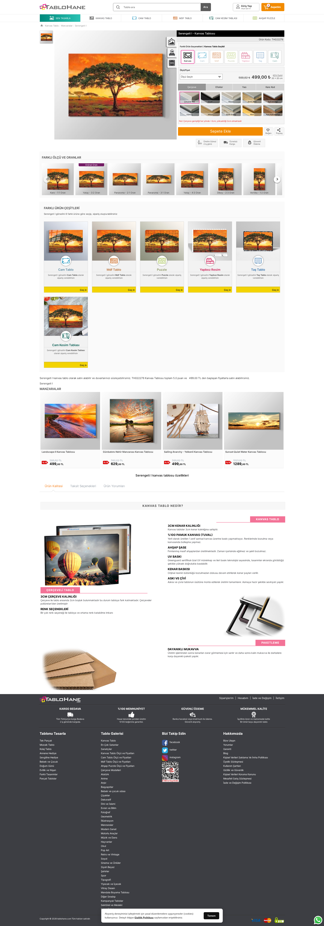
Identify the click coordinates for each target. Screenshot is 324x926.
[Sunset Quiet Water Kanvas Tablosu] (254, 420)
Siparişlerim (226, 698)
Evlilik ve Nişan (48, 770)
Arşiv (103, 782)
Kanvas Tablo (108, 740)
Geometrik (106, 816)
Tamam (211, 915)
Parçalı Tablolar (48, 778)
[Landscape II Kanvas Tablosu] (70, 420)
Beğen (268, 133)
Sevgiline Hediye (49, 757)
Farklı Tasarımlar (49, 774)
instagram (175, 757)
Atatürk (105, 774)
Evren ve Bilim (108, 808)
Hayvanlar (106, 841)
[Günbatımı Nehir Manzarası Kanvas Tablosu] (131, 420)
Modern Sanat (108, 829)
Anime (104, 778)
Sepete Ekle (220, 131)
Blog (225, 753)
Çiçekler (105, 795)
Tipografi (106, 879)
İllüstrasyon (107, 820)
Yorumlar (228, 744)
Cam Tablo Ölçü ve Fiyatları (116, 757)
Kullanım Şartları (232, 765)
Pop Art (105, 850)
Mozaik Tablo (47, 744)
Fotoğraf (105, 812)
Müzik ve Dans (109, 837)
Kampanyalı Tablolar (112, 900)
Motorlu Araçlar (109, 833)
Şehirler (105, 871)
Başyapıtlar (107, 786)
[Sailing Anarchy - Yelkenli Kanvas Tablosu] (192, 420)
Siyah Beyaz (108, 867)
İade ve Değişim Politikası (237, 782)
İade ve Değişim (262, 698)
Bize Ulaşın (229, 740)
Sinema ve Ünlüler (111, 862)
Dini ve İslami (108, 803)
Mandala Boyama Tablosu (115, 892)
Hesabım (243, 698)
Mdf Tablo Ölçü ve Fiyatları (115, 761)
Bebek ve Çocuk (49, 761)
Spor (103, 875)
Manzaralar (107, 824)
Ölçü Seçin (187, 76)
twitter (173, 749)
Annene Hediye (48, 753)
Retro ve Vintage (110, 854)
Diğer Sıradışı (108, 896)
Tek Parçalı (46, 740)
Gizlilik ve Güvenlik (233, 770)
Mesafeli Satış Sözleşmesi (237, 778)
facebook (175, 742)
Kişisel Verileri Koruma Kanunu (239, 774)
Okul (103, 846)
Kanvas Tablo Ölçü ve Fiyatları (117, 753)
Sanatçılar (106, 749)
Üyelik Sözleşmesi (233, 761)
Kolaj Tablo (45, 749)
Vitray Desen (108, 888)
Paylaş (279, 133)
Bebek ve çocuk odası (113, 791)
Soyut (104, 858)
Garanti (227, 749)
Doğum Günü (47, 765)
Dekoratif (106, 799)
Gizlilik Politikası (144, 917)
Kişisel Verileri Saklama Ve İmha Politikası (245, 757)
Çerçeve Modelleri (111, 770)
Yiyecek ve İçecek (111, 883)
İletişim (280, 698)
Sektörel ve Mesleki (111, 905)
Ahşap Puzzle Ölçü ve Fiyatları (117, 765)
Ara (205, 7)
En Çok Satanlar (109, 744)
